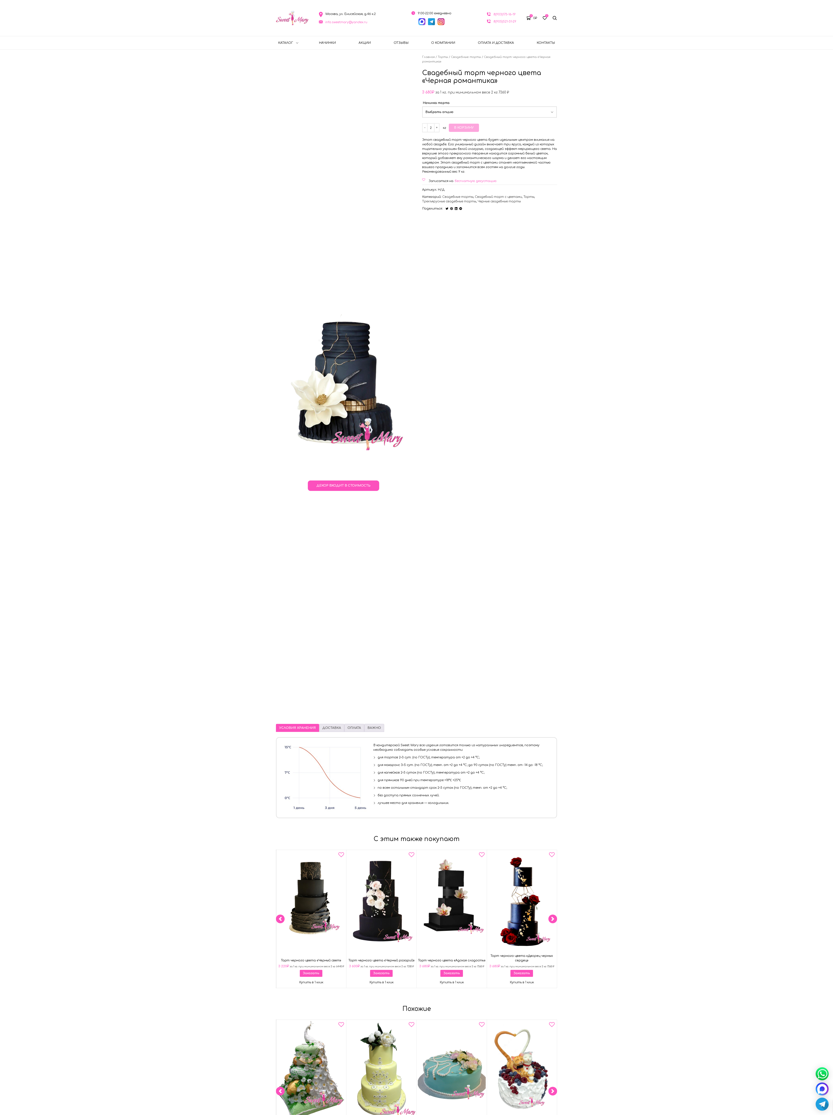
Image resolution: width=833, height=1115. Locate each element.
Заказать (311, 973)
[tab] (297, 728)
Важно (374, 728)
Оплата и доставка (496, 42)
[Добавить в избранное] (341, 855)
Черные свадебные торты (499, 201)
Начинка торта (436, 103)
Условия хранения (297, 728)
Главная (428, 57)
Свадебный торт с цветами (498, 196)
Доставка (331, 728)
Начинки (327, 42)
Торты (443, 57)
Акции (365, 42)
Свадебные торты (466, 57)
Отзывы (401, 42)
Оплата (354, 728)
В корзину (464, 127)
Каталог (285, 42)
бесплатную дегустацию (476, 181)
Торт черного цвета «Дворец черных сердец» (522, 958)
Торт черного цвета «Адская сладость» (451, 960)
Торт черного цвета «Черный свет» (311, 960)
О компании (443, 42)
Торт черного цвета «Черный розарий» (381, 960)
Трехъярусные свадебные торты (449, 201)
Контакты (546, 42)
